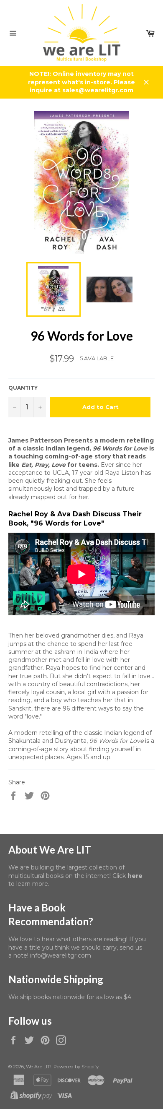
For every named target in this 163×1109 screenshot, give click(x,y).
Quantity (23, 388)
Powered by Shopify (76, 1067)
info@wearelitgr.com (60, 955)
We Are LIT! (38, 1067)
